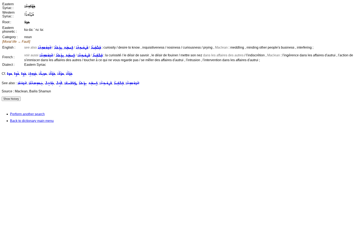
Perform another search (27, 114)
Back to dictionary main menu (32, 121)
